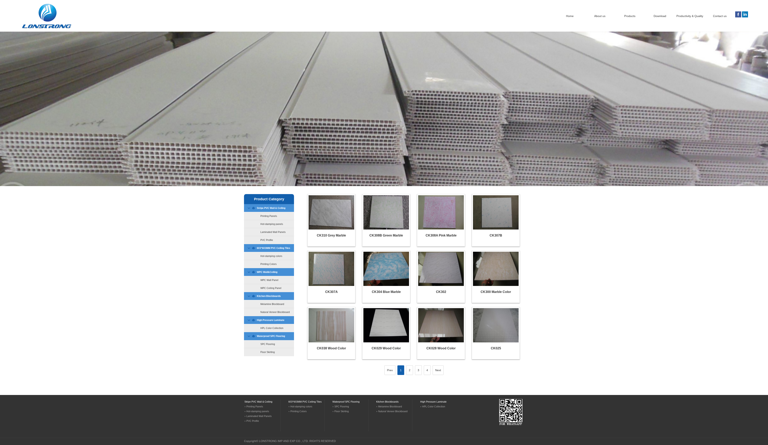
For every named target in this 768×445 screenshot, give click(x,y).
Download (660, 16)
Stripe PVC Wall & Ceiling (271, 208)
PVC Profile (266, 240)
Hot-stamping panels (271, 224)
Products (629, 16)
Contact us (720, 16)
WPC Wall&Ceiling (267, 272)
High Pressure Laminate (270, 320)
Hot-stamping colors (271, 256)
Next (438, 370)
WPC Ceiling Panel (270, 288)
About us (599, 16)
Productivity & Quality (689, 16)
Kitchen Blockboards (269, 296)
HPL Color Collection (271, 328)
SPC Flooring (267, 344)
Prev (390, 370)
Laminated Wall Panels (273, 232)
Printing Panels (268, 216)
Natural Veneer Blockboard (275, 312)
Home (570, 16)
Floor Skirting (267, 352)
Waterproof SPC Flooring (271, 336)
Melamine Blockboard (272, 304)
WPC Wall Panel (269, 280)
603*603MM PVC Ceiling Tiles (273, 248)
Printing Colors (268, 264)
